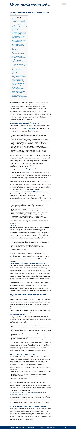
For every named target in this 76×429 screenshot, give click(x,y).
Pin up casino (15, 29)
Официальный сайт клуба (18, 85)
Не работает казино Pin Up (18, 36)
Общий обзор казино (17, 69)
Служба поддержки (16, 60)
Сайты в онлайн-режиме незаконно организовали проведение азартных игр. (18, 90)
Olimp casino (15, 87)
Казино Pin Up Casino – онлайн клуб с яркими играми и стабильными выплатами (19, 41)
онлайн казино (30, 128)
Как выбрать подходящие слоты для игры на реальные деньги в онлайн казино (19, 55)
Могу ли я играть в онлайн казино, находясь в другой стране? (18, 83)
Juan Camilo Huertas (14, 7)
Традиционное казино (17, 80)
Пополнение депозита (17, 95)
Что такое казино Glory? (17, 79)
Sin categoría (26, 7)
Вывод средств (15, 49)
